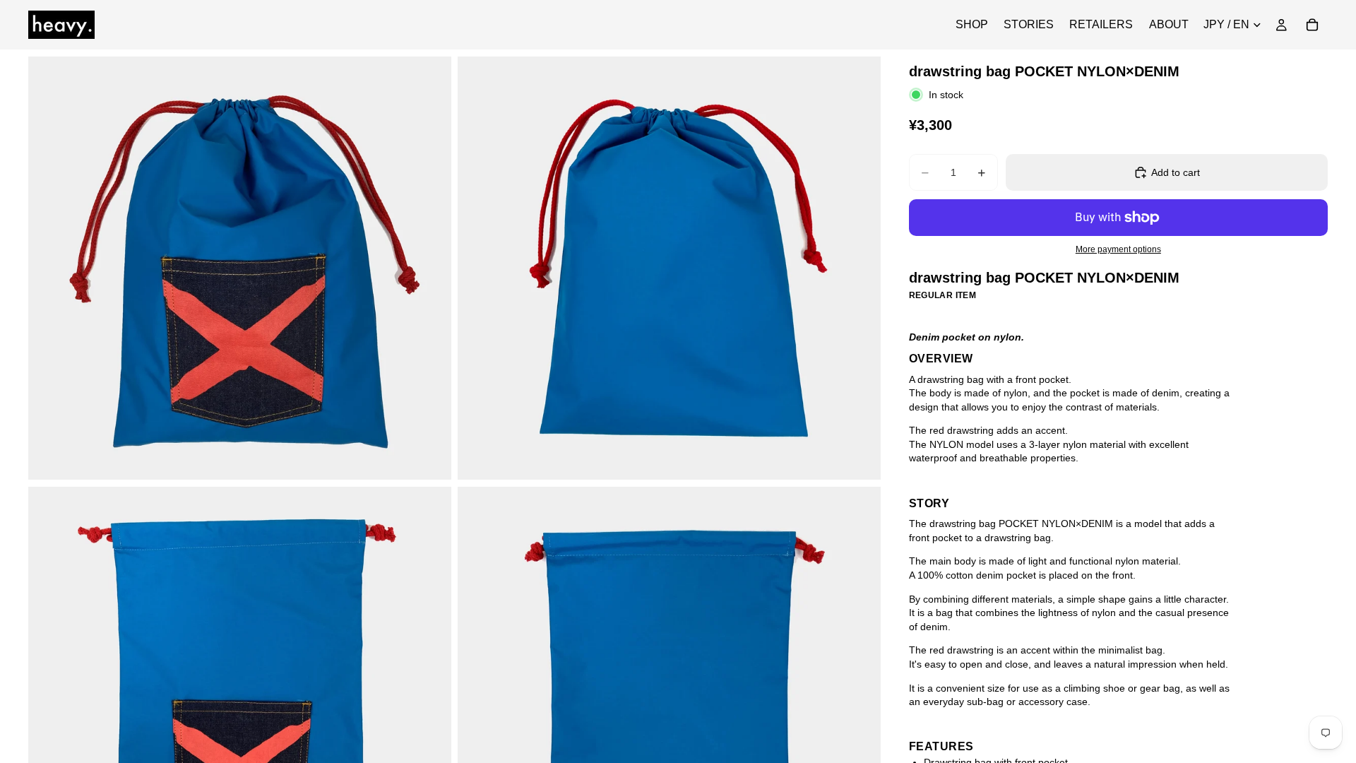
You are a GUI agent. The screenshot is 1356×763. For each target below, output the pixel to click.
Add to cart (1175, 172)
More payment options (1118, 249)
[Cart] (1312, 24)
